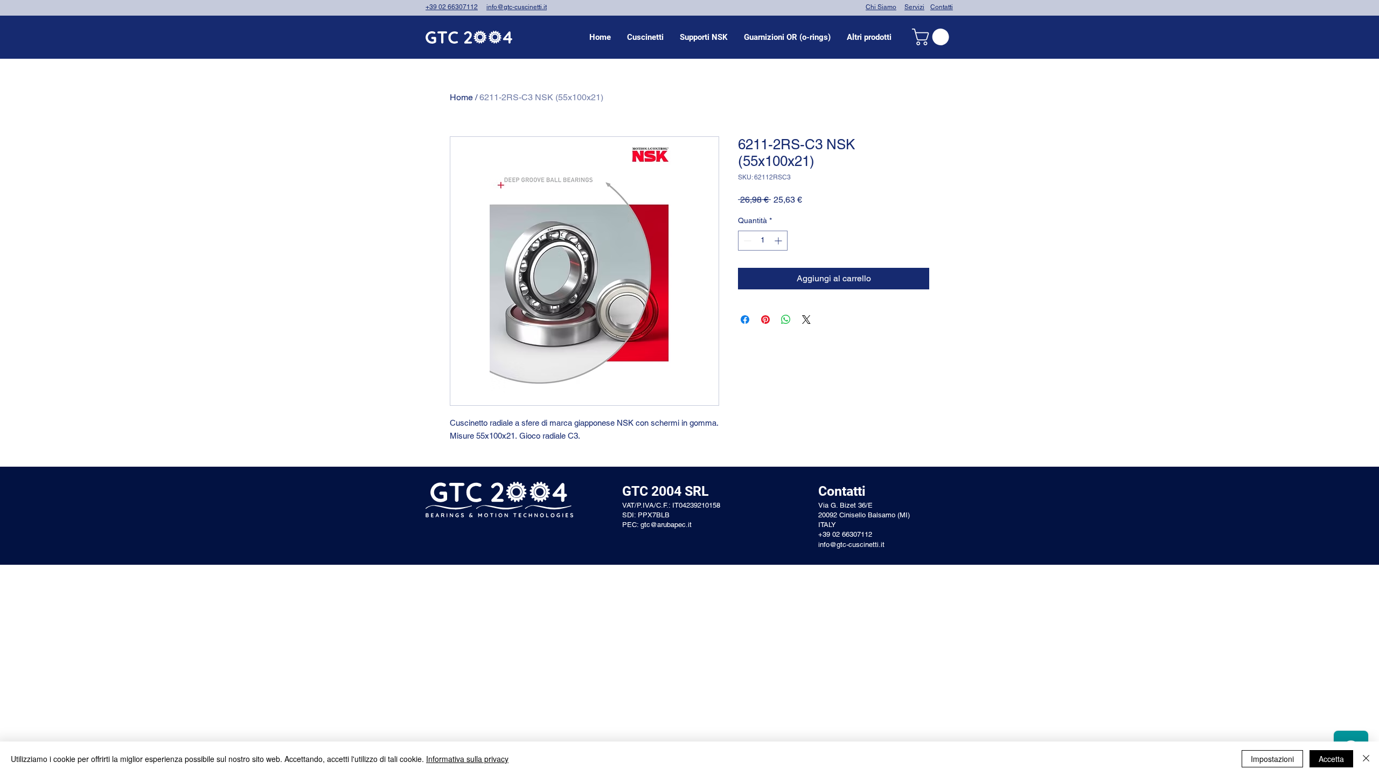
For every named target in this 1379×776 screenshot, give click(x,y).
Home (461, 97)
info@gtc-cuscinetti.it (516, 7)
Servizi (914, 7)
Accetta (1331, 758)
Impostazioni (1272, 758)
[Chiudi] (1366, 758)
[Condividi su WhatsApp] (785, 319)
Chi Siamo (881, 7)
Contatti (941, 7)
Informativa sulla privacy (467, 758)
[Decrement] (746, 240)
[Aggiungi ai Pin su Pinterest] (765, 319)
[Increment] (779, 240)
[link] (932, 37)
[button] (645, 37)
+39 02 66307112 (452, 7)
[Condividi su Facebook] (745, 319)
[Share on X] (806, 319)
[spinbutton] (762, 240)
